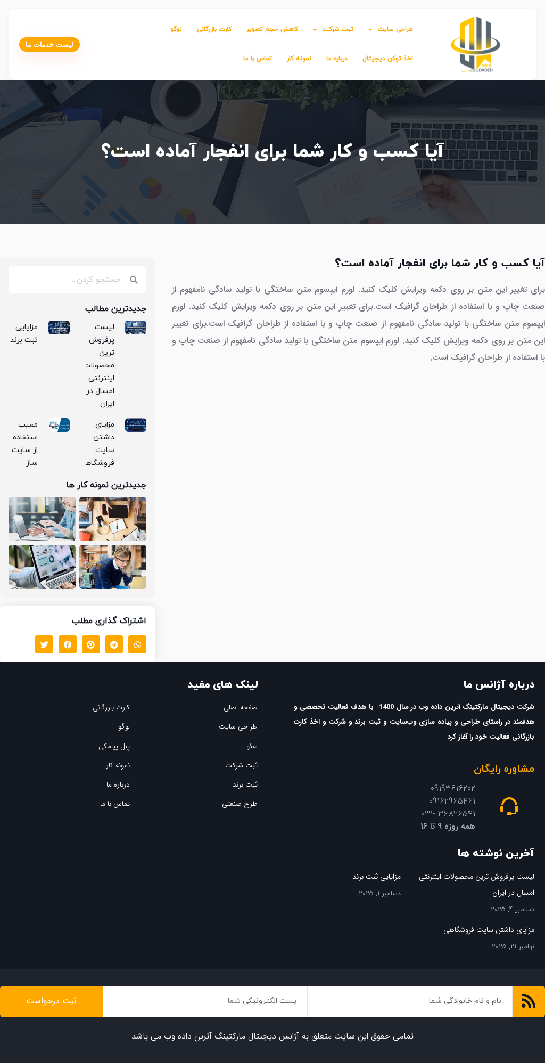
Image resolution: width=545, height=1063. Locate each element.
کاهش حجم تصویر (272, 29)
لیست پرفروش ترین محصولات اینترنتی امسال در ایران (98, 365)
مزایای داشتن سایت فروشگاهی (488, 930)
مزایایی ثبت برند (376, 876)
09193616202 (453, 788)
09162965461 (452, 801)
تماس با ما (257, 58)
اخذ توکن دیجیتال (387, 58)
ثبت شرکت (338, 29)
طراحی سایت (395, 29)
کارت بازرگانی (214, 29)
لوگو (176, 29)
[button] (137, 644)
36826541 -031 (448, 814)
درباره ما (337, 58)
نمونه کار (299, 58)
